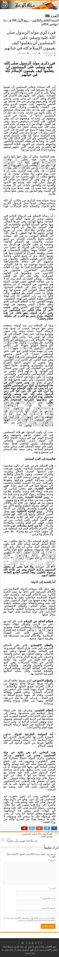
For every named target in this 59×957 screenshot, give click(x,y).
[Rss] (41, 943)
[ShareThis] (29, 943)
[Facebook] (39, 943)
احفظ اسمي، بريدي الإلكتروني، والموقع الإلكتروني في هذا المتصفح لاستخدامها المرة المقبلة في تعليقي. (31, 919)
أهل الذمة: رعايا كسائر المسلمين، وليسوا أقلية (37, 834)
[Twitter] (35, 943)
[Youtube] (32, 943)
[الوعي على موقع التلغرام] (22, 943)
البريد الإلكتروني (48, 898)
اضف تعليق (22, 53)
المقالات (34, 53)
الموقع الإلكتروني (48, 908)
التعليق (52, 860)
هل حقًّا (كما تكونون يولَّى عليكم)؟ (22, 840)
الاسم (52, 888)
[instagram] (26, 943)
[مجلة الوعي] (29, 4)
